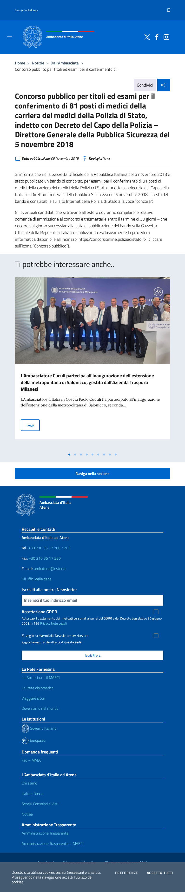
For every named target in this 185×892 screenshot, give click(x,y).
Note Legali (59, 623)
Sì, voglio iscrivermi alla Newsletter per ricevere (55, 635)
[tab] (69, 454)
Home (20, 63)
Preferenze (126, 872)
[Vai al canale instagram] (165, 36)
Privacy (45, 623)
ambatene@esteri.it (50, 568)
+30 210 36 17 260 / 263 (49, 548)
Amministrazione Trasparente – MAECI (53, 843)
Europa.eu (37, 740)
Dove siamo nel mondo (40, 708)
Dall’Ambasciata (65, 63)
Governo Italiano (26, 10)
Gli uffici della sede (36, 579)
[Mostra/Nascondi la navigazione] (10, 36)
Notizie (38, 63)
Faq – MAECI (32, 760)
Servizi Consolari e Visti (40, 804)
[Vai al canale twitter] (146, 36)
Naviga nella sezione (92, 473)
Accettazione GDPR (39, 611)
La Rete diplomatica (37, 688)
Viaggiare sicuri (33, 698)
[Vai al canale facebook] (155, 36)
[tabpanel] (92, 363)
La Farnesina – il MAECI (41, 677)
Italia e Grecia (32, 793)
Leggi (33, 425)
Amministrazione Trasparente (45, 833)
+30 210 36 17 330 (45, 558)
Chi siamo (29, 783)
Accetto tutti (160, 872)
